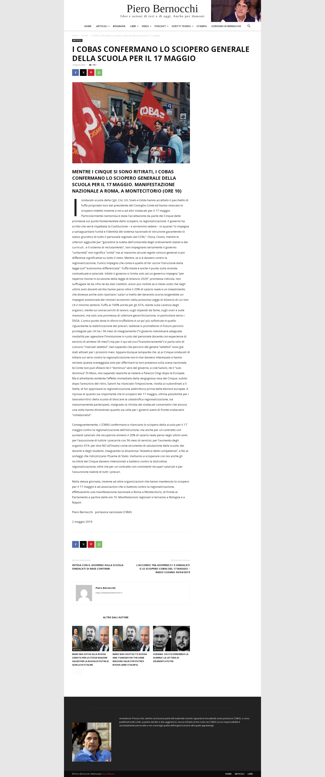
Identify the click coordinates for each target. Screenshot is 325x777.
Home (87, 26)
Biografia (119, 26)
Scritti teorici (181, 26)
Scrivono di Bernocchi (226, 26)
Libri (133, 26)
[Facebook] (75, 72)
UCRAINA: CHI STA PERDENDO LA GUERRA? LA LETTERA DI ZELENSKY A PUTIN (170, 658)
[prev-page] (74, 671)
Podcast (160, 26)
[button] (249, 26)
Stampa (202, 26)
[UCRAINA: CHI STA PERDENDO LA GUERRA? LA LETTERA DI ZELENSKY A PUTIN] (171, 638)
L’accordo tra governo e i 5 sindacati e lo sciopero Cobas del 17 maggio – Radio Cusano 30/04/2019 (163, 568)
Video (145, 26)
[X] (83, 72)
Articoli (101, 26)
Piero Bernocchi (105, 588)
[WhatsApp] (98, 72)
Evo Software (108, 773)
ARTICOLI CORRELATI (86, 617)
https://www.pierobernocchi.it (109, 593)
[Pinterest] (91, 72)
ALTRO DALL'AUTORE (115, 617)
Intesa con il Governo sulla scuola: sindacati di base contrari (98, 566)
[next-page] (80, 671)
